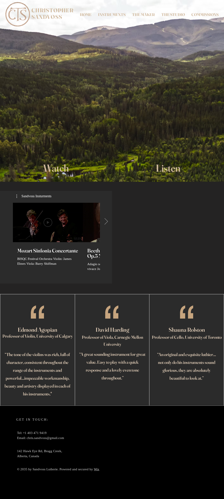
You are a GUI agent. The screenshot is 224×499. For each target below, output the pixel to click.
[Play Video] (48, 222)
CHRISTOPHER (53, 10)
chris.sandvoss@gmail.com (45, 438)
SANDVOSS (47, 17)
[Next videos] (106, 221)
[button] (33, 196)
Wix (96, 469)
